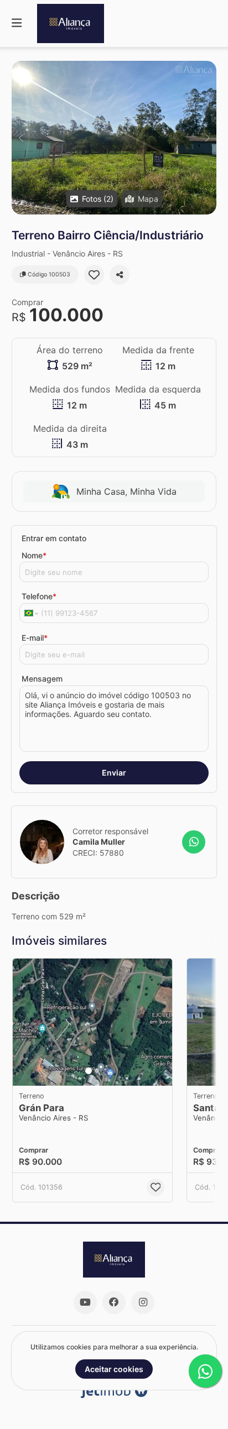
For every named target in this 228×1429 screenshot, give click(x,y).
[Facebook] (114, 1302)
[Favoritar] (94, 275)
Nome (34, 555)
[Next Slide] (207, 137)
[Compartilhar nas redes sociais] (119, 275)
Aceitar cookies (114, 1369)
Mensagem (42, 678)
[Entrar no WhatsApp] (193, 842)
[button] (114, 137)
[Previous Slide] (21, 137)
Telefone (39, 596)
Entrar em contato (54, 538)
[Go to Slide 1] (88, 1070)
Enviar (114, 772)
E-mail (35, 637)
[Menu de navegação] (17, 23)
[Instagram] (142, 1302)
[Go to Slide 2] (97, 1071)
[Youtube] (85, 1302)
